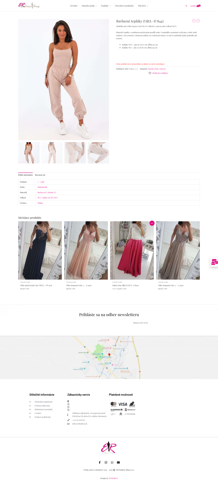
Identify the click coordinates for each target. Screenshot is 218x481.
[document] (109, 240)
